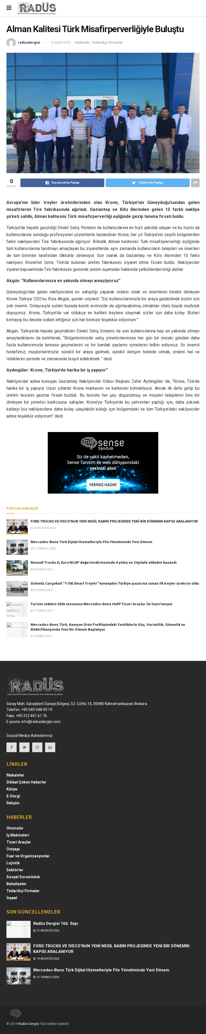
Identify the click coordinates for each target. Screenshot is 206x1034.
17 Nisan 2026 (43, 610)
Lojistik (13, 863)
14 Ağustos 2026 (44, 528)
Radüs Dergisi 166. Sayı (55, 923)
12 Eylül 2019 (60, 42)
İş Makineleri (17, 835)
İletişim (13, 803)
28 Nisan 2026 (43, 569)
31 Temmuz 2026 (44, 548)
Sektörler (14, 870)
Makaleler (15, 775)
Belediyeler (16, 884)
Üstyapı (13, 849)
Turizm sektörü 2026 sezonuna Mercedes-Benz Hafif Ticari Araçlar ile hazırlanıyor (102, 604)
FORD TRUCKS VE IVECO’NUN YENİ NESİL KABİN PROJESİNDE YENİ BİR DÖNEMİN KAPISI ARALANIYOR (114, 521)
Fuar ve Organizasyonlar (28, 856)
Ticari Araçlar (18, 842)
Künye (11, 789)
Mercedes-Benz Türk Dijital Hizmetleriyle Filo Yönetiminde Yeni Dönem (91, 542)
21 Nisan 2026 (43, 590)
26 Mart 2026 (42, 636)
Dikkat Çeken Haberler (26, 782)
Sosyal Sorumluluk (23, 877)
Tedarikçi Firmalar (107, 42)
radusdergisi (29, 42)
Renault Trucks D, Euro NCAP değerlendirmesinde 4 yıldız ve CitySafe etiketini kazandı (104, 562)
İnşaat (11, 898)
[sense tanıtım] (13, 1016)
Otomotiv (14, 828)
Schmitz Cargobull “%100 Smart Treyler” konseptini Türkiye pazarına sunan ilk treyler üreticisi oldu (115, 583)
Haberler (82, 42)
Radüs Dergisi (28, 1024)
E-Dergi (13, 796)
